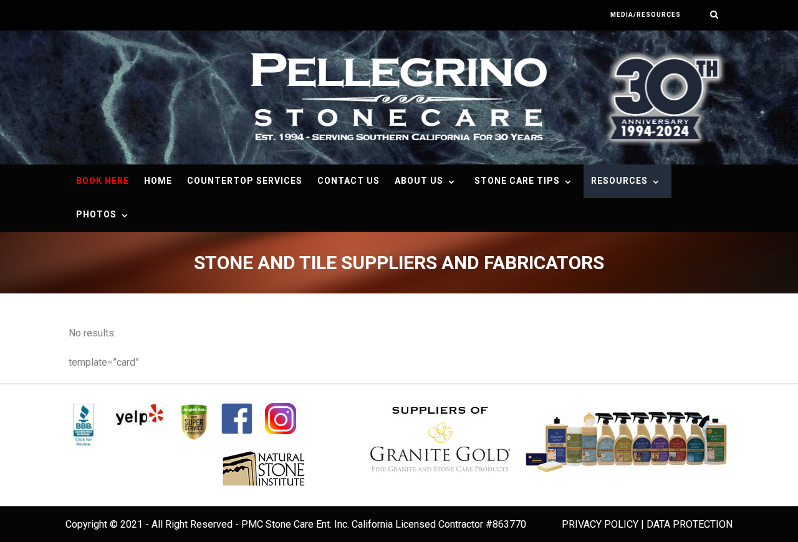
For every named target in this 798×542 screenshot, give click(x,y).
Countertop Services (244, 181)
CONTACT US (348, 181)
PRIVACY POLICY (600, 524)
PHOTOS (96, 214)
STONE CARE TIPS (517, 181)
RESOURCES (619, 181)
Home (158, 181)
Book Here (102, 181)
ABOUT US (419, 181)
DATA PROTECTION (690, 524)
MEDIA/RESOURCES (645, 14)
